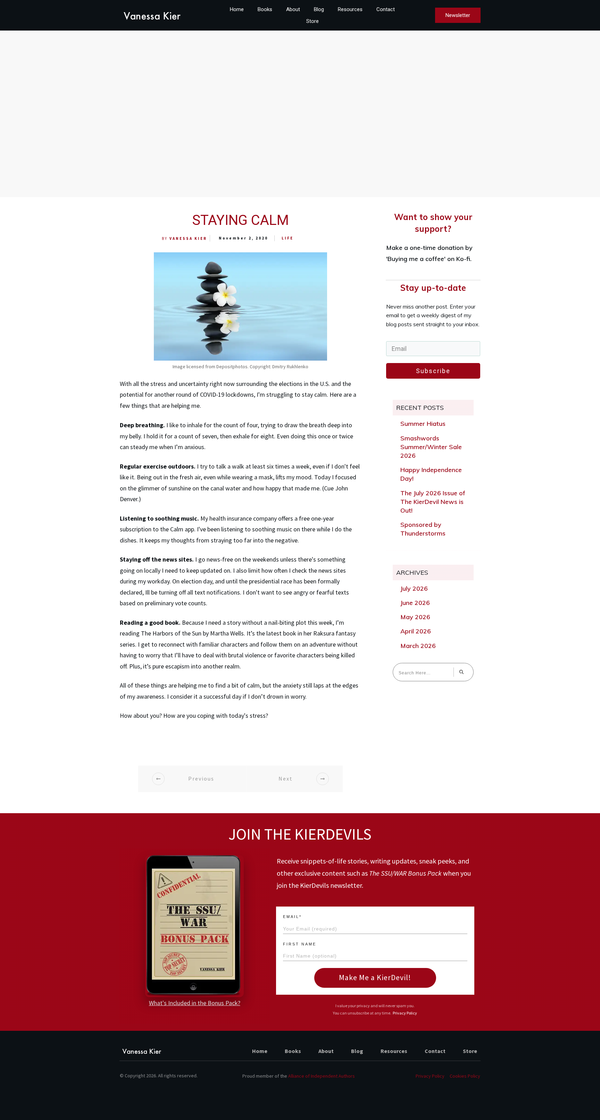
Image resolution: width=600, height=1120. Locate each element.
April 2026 (415, 631)
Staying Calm (240, 220)
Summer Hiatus (422, 424)
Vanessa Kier (188, 238)
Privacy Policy (405, 1013)
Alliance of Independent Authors (321, 1076)
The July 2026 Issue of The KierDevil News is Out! (432, 501)
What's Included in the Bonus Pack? (194, 1003)
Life (287, 238)
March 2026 (418, 646)
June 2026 (415, 603)
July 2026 (414, 588)
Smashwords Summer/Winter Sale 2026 (431, 447)
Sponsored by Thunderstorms (422, 529)
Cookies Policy (465, 1076)
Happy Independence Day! (431, 474)
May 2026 (415, 617)
